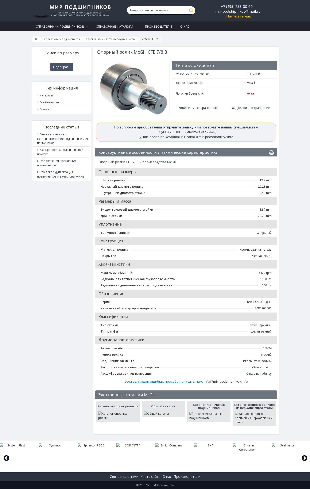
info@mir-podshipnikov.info (226, 381)
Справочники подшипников (62, 39)
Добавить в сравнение (252, 108)
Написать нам (239, 16)
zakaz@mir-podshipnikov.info (209, 137)
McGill (251, 83)
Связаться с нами (124, 476)
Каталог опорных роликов (117, 406)
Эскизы (44, 109)
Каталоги (46, 95)
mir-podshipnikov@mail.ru (238, 11)
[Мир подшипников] (72, 10)
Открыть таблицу (259, 373)
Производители (187, 476)
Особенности (49, 102)
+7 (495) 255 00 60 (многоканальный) (186, 132)
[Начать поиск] (191, 10)
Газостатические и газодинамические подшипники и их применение (63, 138)
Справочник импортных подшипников (110, 39)
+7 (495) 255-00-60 (237, 6)
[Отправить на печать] (271, 152)
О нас (167, 476)
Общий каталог (163, 406)
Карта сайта (150, 476)
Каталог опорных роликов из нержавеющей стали (254, 406)
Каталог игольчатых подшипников (209, 406)
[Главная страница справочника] (36, 39)
